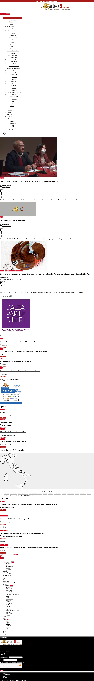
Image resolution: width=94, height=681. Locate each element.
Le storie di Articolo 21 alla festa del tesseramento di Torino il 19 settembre (23, 351)
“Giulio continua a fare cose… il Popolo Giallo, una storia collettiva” (20, 371)
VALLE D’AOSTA (14, 97)
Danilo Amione (6, 522)
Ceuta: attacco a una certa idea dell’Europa (13, 441)
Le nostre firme (7, 674)
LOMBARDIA (14, 75)
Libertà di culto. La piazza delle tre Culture (13, 432)
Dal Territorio (12, 55)
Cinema (10, 110)
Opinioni (2, 409)
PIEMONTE (14, 81)
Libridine (9, 114)
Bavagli (13, 33)
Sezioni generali (12, 20)
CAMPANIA (14, 64)
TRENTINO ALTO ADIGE (14, 92)
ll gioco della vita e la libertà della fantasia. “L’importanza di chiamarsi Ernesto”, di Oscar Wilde (29, 547)
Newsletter (12, 123)
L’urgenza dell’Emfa (6, 422)
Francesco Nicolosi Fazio (8, 435)
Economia (11, 31)
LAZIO (14, 70)
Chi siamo (5, 673)
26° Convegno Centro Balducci (12, 220)
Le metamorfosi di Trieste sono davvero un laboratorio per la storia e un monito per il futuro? (29, 504)
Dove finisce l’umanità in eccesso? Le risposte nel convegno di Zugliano (29, 181)
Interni (11, 22)
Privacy (5, 677)
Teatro (10, 119)
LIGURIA (14, 72)
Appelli (13, 53)
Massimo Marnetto (7, 416)
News (1, 339)
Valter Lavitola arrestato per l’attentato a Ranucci (15, 361)
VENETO (14, 99)
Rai (13, 104)
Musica (10, 116)
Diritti (12, 46)
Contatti (5, 676)
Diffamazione (12, 35)
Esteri (11, 24)
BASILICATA (14, 59)
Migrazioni (13, 48)
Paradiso (2, 412)
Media (12, 101)
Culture (11, 28)
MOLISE (14, 79)
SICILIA (14, 88)
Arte (10, 108)
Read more (3, 347)
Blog (1, 217)
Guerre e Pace (12, 44)
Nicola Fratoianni (6, 425)
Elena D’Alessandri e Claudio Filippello (12, 536)
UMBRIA (14, 94)
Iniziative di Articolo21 (13, 51)
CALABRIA (14, 61)
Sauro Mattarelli (6, 445)
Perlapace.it (5, 224)
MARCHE (14, 77)
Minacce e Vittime (12, 37)
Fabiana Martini (6, 185)
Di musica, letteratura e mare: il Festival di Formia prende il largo (20, 342)
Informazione (11, 26)
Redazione (5, 277)
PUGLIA (14, 83)
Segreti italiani (13, 40)
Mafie (12, 42)
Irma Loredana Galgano (8, 507)
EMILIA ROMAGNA (14, 66)
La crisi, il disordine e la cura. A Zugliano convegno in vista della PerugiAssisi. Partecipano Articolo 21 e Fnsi (45, 274)
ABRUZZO (14, 57)
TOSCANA (14, 90)
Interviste (12, 121)
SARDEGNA (14, 86)
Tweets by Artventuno (6, 651)
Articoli (2, 178)
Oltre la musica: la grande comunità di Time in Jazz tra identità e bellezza (22, 533)
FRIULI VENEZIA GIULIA (14, 68)
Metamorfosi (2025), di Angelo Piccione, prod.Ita (14, 519)
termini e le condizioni (18, 662)
